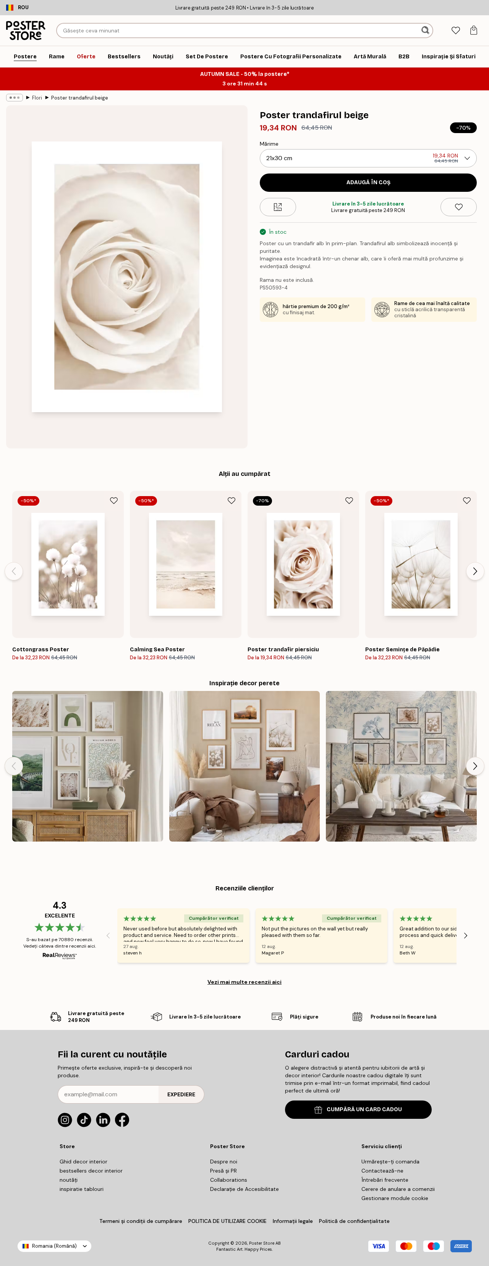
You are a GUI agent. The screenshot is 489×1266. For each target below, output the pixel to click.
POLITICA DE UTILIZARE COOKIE (227, 1221)
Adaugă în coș (368, 182)
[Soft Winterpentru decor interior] (87, 766)
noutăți (69, 1179)
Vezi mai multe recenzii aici (244, 981)
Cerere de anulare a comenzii (398, 1189)
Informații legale (293, 1221)
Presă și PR (223, 1170)
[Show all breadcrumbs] (14, 97)
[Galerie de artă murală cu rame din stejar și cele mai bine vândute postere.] (244, 766)
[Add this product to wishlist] (458, 207)
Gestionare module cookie (394, 1198)
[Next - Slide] (475, 571)
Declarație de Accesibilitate (244, 1189)
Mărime (269, 143)
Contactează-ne (382, 1170)
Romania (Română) (54, 1246)
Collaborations (228, 1179)
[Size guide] (278, 207)
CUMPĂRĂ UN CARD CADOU (364, 1109)
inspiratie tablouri (82, 1189)
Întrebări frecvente (384, 1179)
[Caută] (426, 30)
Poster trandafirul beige (79, 98)
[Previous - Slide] (14, 571)
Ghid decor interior (83, 1161)
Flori (37, 98)
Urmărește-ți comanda (390, 1161)
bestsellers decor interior (91, 1170)
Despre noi (223, 1161)
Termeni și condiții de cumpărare (140, 1221)
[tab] (456, 31)
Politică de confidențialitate (354, 1221)
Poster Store (261, 1243)
